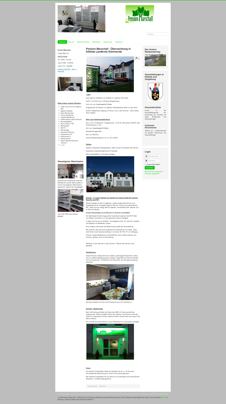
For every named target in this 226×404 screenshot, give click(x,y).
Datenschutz (107, 42)
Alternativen (96, 42)
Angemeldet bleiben (153, 164)
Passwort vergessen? (152, 173)
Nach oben (164, 397)
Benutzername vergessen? (154, 171)
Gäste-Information (83, 42)
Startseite (62, 42)
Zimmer (71, 42)
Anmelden (149, 168)
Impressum (119, 42)
